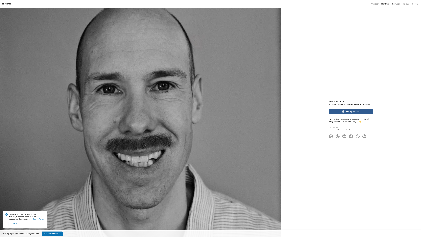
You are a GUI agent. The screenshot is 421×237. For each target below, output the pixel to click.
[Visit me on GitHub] (358, 137)
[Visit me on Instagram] (338, 137)
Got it (14, 224)
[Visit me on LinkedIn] (364, 137)
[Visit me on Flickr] (344, 137)
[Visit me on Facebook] (351, 137)
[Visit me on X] (331, 137)
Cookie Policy (38, 219)
